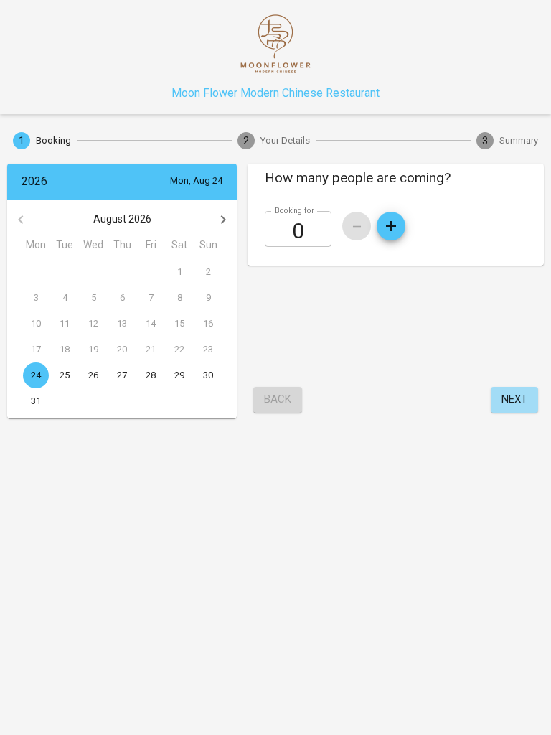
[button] (396, 178)
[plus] (391, 226)
